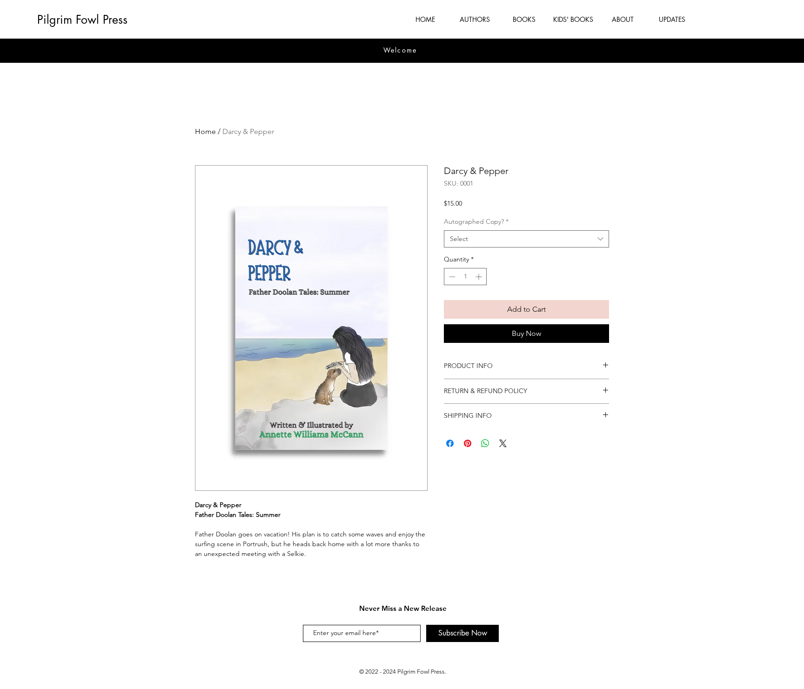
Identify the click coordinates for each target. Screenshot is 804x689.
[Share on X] (503, 443)
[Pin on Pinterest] (467, 443)
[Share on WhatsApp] (485, 443)
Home (205, 131)
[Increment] (479, 276)
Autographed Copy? (476, 221)
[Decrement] (451, 276)
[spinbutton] (465, 276)
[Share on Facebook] (450, 443)
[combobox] (526, 239)
